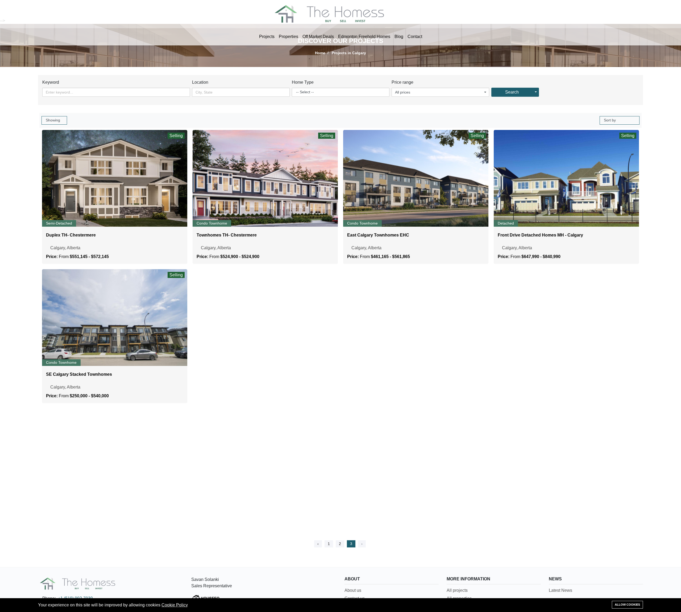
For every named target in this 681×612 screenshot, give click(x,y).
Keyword (50, 82)
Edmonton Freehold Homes (364, 36)
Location (200, 82)
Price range (402, 82)
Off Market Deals (318, 36)
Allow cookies (627, 604)
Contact (415, 36)
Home (320, 53)
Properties (288, 36)
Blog (399, 36)
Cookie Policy (174, 605)
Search (512, 92)
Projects (267, 36)
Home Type (303, 82)
